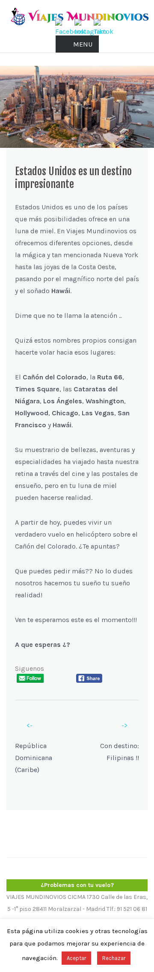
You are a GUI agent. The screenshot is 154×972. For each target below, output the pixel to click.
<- (30, 725)
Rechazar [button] (113, 958)
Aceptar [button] (76, 958)
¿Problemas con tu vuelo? (77, 885)
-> (124, 725)
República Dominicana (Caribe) (33, 758)
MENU (82, 44)
